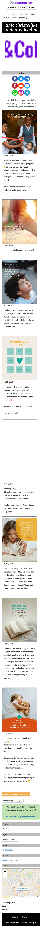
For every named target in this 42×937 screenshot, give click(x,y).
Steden (23, 7)
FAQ (25, 922)
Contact (26, 917)
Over (15, 917)
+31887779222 (8, 850)
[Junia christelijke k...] (21, 883)
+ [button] (5, 871)
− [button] (5, 875)
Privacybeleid (12, 922)
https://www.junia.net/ (11, 860)
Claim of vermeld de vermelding (16, 794)
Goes (27, 14)
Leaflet (13, 897)
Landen (32, 7)
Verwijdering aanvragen (12, 801)
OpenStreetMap (27, 897)
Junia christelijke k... (22, 889)
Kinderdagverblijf (10, 840)
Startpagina (12, 7)
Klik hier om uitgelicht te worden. (21, 817)
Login (33, 922)
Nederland (19, 14)
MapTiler (19, 897)
